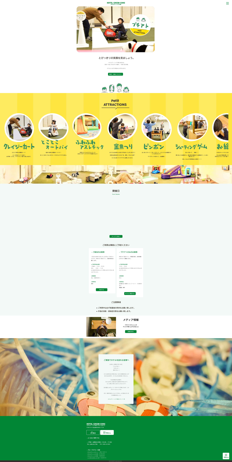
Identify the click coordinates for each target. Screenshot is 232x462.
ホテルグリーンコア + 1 (93, 452)
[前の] (78, 29)
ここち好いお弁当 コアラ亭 (94, 457)
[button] (227, 3)
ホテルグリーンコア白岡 (93, 453)
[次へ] (152, 29)
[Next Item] (226, 131)
